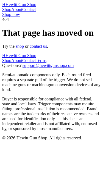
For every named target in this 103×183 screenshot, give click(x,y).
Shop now (11, 14)
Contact (29, 9)
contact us (38, 46)
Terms (41, 60)
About (16, 9)
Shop (6, 9)
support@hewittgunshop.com (48, 65)
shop (20, 46)
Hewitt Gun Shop (19, 4)
